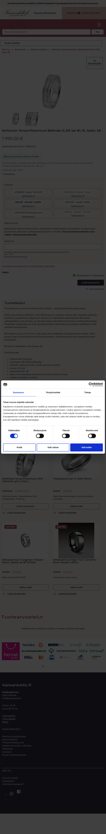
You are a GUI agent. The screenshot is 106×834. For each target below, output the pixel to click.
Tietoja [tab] (87, 392)
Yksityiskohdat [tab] (53, 392)
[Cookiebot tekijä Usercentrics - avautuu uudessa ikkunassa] (91, 384)
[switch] (40, 436)
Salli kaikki (86, 447)
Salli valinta (53, 447)
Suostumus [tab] (18, 392)
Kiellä (19, 447)
